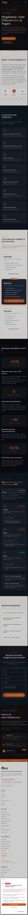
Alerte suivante (21, 911)
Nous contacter (14, 907)
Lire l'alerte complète (13, 904)
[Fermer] (25, 879)
